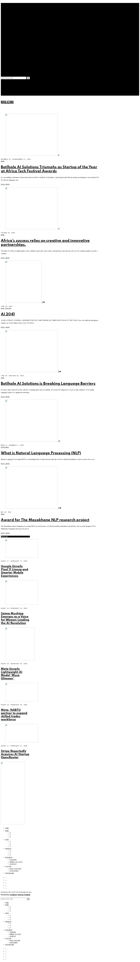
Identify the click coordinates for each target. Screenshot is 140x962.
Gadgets (8, 31)
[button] (28, 78)
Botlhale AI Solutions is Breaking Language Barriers (48, 384)
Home (7, 11)
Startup (13, 47)
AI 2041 (8, 314)
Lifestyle (8, 92)
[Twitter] (6, 63)
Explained (14, 54)
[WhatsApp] (6, 71)
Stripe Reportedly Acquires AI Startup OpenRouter (15, 754)
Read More (5, 184)
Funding (13, 43)
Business (8, 40)
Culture (8, 49)
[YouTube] (6, 68)
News (7, 14)
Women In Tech (16, 45)
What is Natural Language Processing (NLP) (41, 453)
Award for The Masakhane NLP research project (45, 520)
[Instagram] (6, 65)
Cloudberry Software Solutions (20, 895)
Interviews (9, 56)
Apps (7, 22)
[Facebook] (6, 60)
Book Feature (15, 52)
